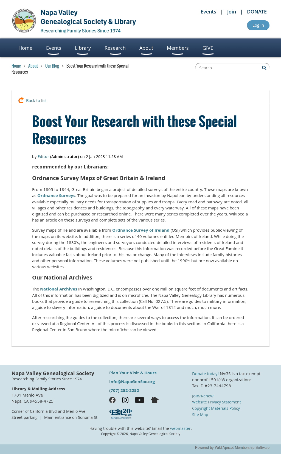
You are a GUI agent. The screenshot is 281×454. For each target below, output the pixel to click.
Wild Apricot (224, 447)
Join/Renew (202, 395)
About (33, 66)
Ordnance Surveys (56, 195)
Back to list (36, 100)
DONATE (257, 11)
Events (208, 11)
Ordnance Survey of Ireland (141, 230)
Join (231, 11)
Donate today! (205, 373)
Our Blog (52, 66)
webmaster (180, 428)
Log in (258, 25)
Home (16, 66)
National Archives (58, 289)
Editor (43, 156)
